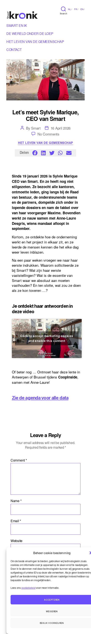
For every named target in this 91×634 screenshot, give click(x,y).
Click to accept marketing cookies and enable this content (46, 338)
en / (82, 9)
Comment (19, 460)
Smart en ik (16, 26)
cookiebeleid (28, 587)
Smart (36, 128)
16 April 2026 (60, 128)
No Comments (48, 134)
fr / (76, 9)
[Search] (63, 8)
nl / (70, 9)
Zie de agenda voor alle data (40, 397)
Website (16, 541)
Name (16, 501)
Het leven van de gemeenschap (45, 143)
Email (16, 521)
